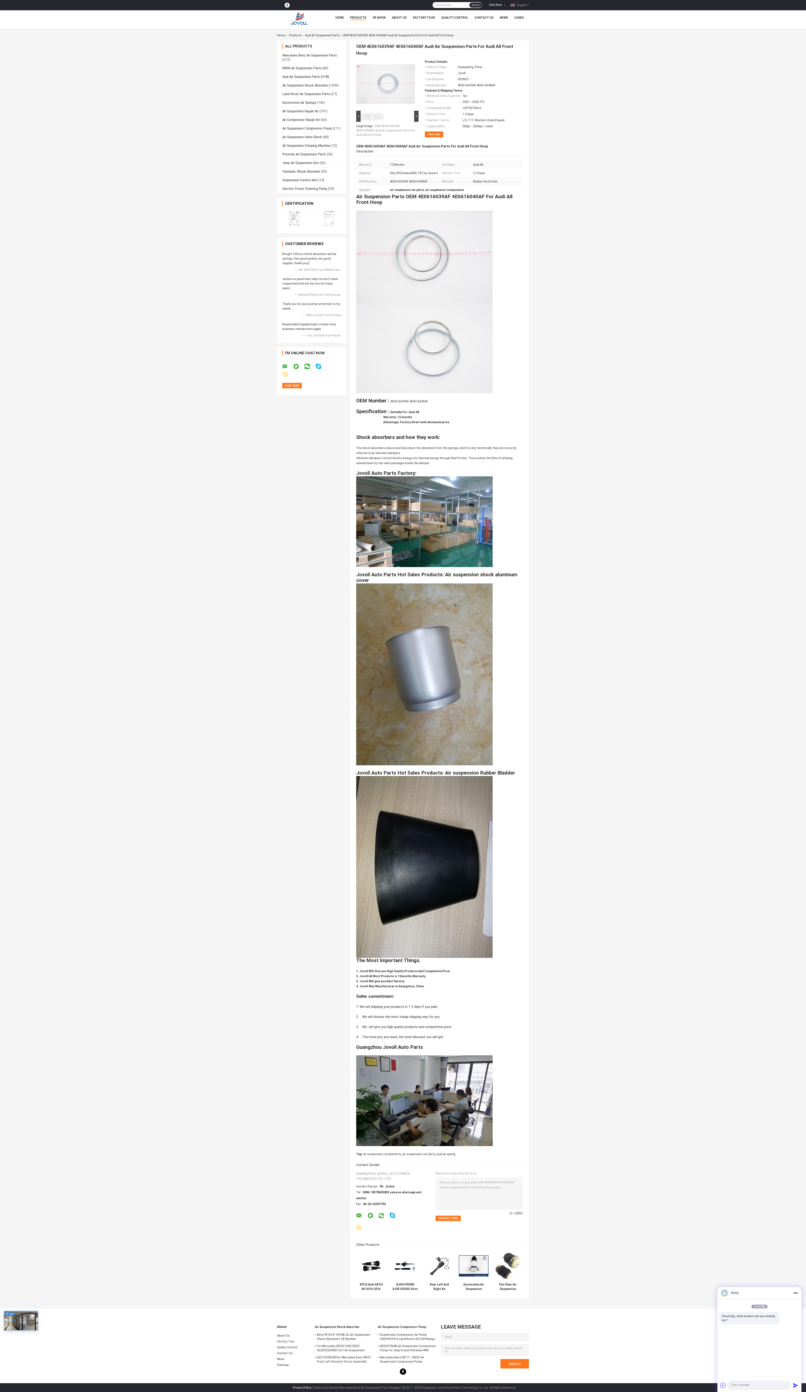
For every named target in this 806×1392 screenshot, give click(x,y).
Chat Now (495, 5)
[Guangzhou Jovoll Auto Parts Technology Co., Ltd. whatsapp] (298, 366)
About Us (399, 17)
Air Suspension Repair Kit (300, 111)
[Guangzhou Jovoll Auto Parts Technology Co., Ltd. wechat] (310, 366)
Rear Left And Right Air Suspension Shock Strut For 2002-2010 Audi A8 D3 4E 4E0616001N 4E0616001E (439, 1287)
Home (339, 17)
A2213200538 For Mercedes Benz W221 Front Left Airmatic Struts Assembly (344, 1359)
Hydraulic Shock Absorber (301, 171)
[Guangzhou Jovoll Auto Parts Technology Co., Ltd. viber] (287, 374)
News (504, 17)
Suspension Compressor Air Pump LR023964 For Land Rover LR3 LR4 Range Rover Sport (407, 1337)
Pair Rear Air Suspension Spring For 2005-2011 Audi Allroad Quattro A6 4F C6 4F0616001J (508, 1287)
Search (475, 5)
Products (358, 17)
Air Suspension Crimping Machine (306, 146)
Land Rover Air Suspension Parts (306, 94)
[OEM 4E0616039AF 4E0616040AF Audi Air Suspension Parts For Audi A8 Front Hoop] (385, 85)
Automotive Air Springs (299, 103)
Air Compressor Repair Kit (301, 120)
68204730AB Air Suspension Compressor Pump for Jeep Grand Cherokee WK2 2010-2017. (408, 1348)
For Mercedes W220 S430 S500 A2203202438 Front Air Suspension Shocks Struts (341, 1348)
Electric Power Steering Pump (304, 189)
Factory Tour (424, 17)
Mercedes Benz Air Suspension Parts (309, 55)
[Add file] (723, 1385)
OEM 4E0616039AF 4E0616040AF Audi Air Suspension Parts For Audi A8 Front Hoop (385, 130)
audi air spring (446, 1154)
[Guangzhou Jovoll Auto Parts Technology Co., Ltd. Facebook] (287, 5)
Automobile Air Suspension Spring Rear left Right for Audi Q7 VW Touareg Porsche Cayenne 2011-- (474, 1287)
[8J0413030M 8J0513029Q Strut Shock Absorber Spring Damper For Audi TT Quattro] (405, 1266)
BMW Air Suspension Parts (302, 68)
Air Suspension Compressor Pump (307, 128)
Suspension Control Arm (300, 180)
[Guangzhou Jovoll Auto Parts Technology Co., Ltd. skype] (321, 366)
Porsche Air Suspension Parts (304, 154)
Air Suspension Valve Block (302, 137)
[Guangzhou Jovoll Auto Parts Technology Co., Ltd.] (299, 18)
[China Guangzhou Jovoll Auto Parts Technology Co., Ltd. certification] (294, 218)
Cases (519, 17)
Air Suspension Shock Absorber (305, 85)
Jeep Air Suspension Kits (300, 163)
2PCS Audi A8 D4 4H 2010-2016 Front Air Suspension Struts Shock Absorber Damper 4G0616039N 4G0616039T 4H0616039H (371, 1287)
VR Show (379, 17)
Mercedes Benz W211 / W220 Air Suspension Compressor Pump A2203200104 (402, 1360)
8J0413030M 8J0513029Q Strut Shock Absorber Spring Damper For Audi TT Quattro (405, 1287)
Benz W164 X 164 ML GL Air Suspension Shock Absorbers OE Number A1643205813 (343, 1337)
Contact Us (484, 17)
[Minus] (795, 1292)
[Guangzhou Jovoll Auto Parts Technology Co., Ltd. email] (287, 366)
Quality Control (454, 17)
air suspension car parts (418, 1154)
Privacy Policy (302, 1387)
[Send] (795, 1385)
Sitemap (283, 1365)
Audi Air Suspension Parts (322, 35)
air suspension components (382, 1154)
